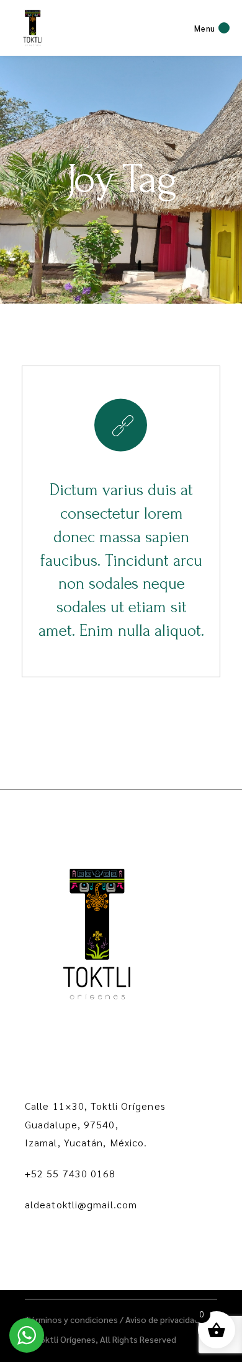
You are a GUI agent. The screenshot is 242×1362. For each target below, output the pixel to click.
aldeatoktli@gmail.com (81, 1204)
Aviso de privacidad (162, 1319)
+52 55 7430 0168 (70, 1173)
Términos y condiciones (71, 1319)
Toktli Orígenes (65, 1339)
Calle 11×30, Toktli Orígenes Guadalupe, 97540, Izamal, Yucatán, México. (95, 1124)
